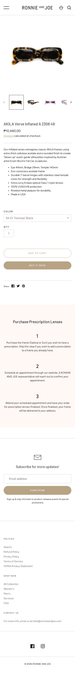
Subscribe (37, 490)
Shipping (9, 135)
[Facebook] (32, 646)
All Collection (11, 584)
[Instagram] (43, 646)
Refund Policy (11, 551)
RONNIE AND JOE (42, 664)
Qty (6, 226)
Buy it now (37, 265)
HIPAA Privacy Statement (18, 566)
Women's (9, 588)
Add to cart (37, 253)
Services (9, 598)
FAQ (6, 603)
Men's (7, 593)
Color (8, 211)
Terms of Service (13, 561)
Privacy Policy (11, 556)
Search (8, 547)
